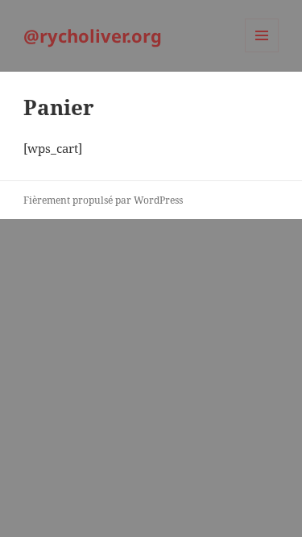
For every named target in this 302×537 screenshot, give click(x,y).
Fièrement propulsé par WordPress (103, 200)
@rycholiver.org (92, 35)
